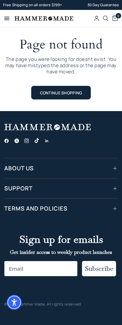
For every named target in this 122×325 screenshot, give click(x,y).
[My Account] (96, 18)
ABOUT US (19, 168)
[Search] (105, 18)
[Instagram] (28, 140)
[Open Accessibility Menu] (14, 302)
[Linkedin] (49, 140)
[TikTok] (39, 140)
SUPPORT (18, 188)
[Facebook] (8, 140)
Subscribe (99, 268)
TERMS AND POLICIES (36, 208)
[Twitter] (19, 140)
